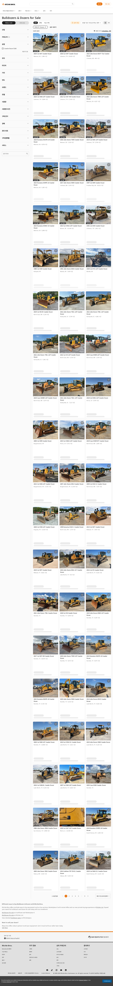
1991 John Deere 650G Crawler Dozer (72, 269)
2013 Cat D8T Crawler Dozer (95, 527)
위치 (51, 11)
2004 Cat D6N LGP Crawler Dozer (44, 742)
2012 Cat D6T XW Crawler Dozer (70, 97)
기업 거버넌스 (5, 951)
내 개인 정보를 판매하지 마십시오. (32, 973)
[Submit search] (73, 4)
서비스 (36, 11)
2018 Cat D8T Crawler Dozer (43, 54)
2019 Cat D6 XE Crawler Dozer (43, 312)
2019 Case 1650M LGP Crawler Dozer (45, 398)
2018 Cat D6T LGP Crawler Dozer (70, 828)
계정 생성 (107, 4)
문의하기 (106, 937)
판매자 (30, 951)
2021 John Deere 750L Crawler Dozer (45, 613)
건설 (57, 949)
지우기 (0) (25, 52)
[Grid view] (105, 22)
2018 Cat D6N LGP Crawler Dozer (44, 97)
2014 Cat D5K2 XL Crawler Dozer (70, 742)
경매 (19, 11)
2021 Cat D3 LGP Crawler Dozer (70, 355)
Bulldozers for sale (8, 913)
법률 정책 (20, 973)
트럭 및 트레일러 (59, 954)
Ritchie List (99, 907)
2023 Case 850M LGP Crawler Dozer (98, 355)
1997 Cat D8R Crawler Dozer (95, 183)
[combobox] (91, 22)
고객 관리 (86, 949)
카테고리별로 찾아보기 (8, 11)
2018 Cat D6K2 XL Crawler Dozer (97, 871)
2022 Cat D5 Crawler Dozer (95, 570)
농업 (57, 957)
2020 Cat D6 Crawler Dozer (68, 613)
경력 (3, 957)
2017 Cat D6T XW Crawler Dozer (44, 656)
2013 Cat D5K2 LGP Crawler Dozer (71, 226)
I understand (107, 981)
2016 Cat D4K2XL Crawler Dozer (44, 785)
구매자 (30, 949)
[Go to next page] (88, 896)
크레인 (57, 965)
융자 (44, 11)
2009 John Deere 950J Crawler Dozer (45, 871)
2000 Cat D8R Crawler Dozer (43, 441)
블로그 (3, 960)
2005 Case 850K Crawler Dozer (96, 785)
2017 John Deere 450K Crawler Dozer (72, 183)
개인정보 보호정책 (11, 973)
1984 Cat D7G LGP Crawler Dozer (97, 269)
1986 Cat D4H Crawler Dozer (43, 269)
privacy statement (7, 981)
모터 (57, 960)
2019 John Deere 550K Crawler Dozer (72, 699)
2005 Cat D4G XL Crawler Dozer (96, 484)
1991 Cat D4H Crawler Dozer (96, 226)
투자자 (3, 954)
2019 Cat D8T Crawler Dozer (43, 570)
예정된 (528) (8, 23)
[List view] (109, 22)
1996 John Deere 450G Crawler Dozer (45, 828)
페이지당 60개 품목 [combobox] (102, 896)
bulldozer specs (16, 918)
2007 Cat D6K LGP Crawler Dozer (70, 785)
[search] (27, 153)
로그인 (99, 4)
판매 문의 (86, 954)
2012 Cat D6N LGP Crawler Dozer (44, 484)
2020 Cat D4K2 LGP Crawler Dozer (97, 398)
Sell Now (5, 928)
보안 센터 (4, 963)
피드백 (85, 957)
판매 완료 (22, 23)
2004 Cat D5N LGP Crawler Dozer (44, 527)
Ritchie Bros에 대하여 (6, 949)
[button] (75, 22)
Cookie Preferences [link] (45, 973)
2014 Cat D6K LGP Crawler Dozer (97, 140)
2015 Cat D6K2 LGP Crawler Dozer (71, 441)
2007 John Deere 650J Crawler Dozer (71, 484)
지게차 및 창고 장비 (60, 963)
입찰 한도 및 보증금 (33, 957)
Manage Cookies (83, 980)
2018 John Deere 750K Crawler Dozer (72, 140)
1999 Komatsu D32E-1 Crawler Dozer (71, 527)
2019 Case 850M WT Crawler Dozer (98, 441)
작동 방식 (27, 11)
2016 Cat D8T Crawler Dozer (69, 54)
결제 (30, 960)
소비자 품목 (58, 951)
